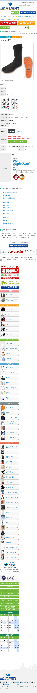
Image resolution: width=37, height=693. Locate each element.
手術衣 (8, 378)
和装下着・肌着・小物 (12, 547)
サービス (11, 16)
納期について (8, 220)
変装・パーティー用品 (12, 527)
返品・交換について (9, 223)
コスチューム (9, 452)
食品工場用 (9, 343)
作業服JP (19, 131)
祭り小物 (8, 542)
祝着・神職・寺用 (11, 552)
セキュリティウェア (11, 432)
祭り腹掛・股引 (10, 487)
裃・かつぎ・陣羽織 (11, 492)
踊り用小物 (9, 517)
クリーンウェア (10, 358)
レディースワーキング (12, 417)
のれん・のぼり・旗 (11, 507)
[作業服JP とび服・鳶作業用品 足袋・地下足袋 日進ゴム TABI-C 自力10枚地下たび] (11, 131)
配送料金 (6, 217)
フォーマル (9, 309)
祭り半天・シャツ (11, 472)
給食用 (8, 353)
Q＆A (9, 590)
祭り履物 (8, 512)
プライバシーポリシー (10, 597)
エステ (8, 329)
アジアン (8, 324)
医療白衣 (28, 16)
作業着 (2, 19)
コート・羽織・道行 (11, 557)
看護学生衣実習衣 (11, 388)
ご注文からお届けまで (10, 192)
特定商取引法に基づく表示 (9, 583)
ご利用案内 (7, 195)
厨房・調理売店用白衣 (12, 348)
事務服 (4, 16)
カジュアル (8, 314)
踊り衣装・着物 (10, 477)
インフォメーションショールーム (11, 300)
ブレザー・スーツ (11, 437)
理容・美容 (9, 334)
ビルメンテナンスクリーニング (11, 422)
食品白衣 (20, 16)
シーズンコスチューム (12, 497)
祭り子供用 (9, 462)
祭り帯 (8, 522)
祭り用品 (9, 19)
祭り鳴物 (8, 467)
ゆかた (8, 532)
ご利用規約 (10, 593)
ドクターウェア (10, 373)
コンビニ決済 (8, 208)
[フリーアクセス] (15, 13)
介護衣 (8, 398)
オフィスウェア (10, 294)
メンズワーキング (11, 407)
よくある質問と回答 (9, 198)
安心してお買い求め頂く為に (10, 600)
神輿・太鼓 (9, 482)
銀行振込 (6, 202)
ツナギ (8, 427)
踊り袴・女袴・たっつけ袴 (12, 457)
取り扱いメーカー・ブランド (24, 19)
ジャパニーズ (9, 319)
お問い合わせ (10, 603)
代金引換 (6, 213)
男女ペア (8, 412)
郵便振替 (6, 205)
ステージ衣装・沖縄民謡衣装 (12, 447)
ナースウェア (9, 367)
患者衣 (8, 383)
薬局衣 (8, 393)
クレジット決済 (8, 210)
